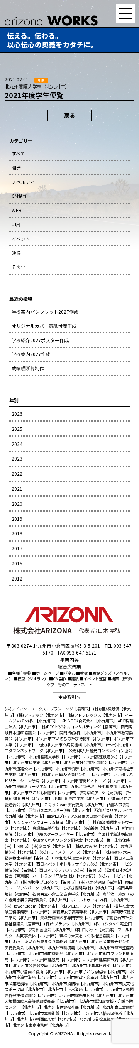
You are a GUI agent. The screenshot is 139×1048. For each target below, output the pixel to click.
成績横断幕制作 (28, 368)
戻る (69, 115)
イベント (21, 238)
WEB (17, 210)
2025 (17, 428)
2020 (17, 503)
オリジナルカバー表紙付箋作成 (44, 325)
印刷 (16, 224)
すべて (18, 153)
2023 (17, 458)
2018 (17, 533)
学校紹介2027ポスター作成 (40, 340)
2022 (17, 473)
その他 (18, 266)
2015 (17, 563)
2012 (17, 578)
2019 (17, 518)
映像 (16, 253)
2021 (17, 488)
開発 (16, 167)
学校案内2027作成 (31, 354)
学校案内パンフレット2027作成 (45, 311)
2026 (17, 413)
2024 (17, 443)
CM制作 (19, 195)
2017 (17, 548)
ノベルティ (23, 182)
